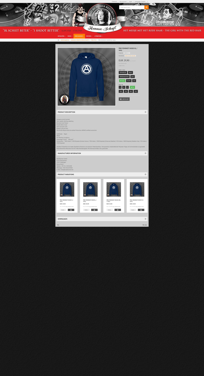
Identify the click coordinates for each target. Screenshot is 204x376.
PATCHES (88, 36)
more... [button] (63, 210)
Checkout (114, 1)
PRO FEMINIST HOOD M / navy (137, 200)
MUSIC (69, 36)
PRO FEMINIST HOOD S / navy (66, 200)
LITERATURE (98, 36)
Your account (123, 1)
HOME (58, 1)
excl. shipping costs (122, 63)
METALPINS (61, 36)
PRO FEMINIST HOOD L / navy (90, 200)
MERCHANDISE (79, 36)
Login (130, 1)
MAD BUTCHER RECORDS (130, 55)
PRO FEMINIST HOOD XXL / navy (113, 200)
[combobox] (141, 1)
